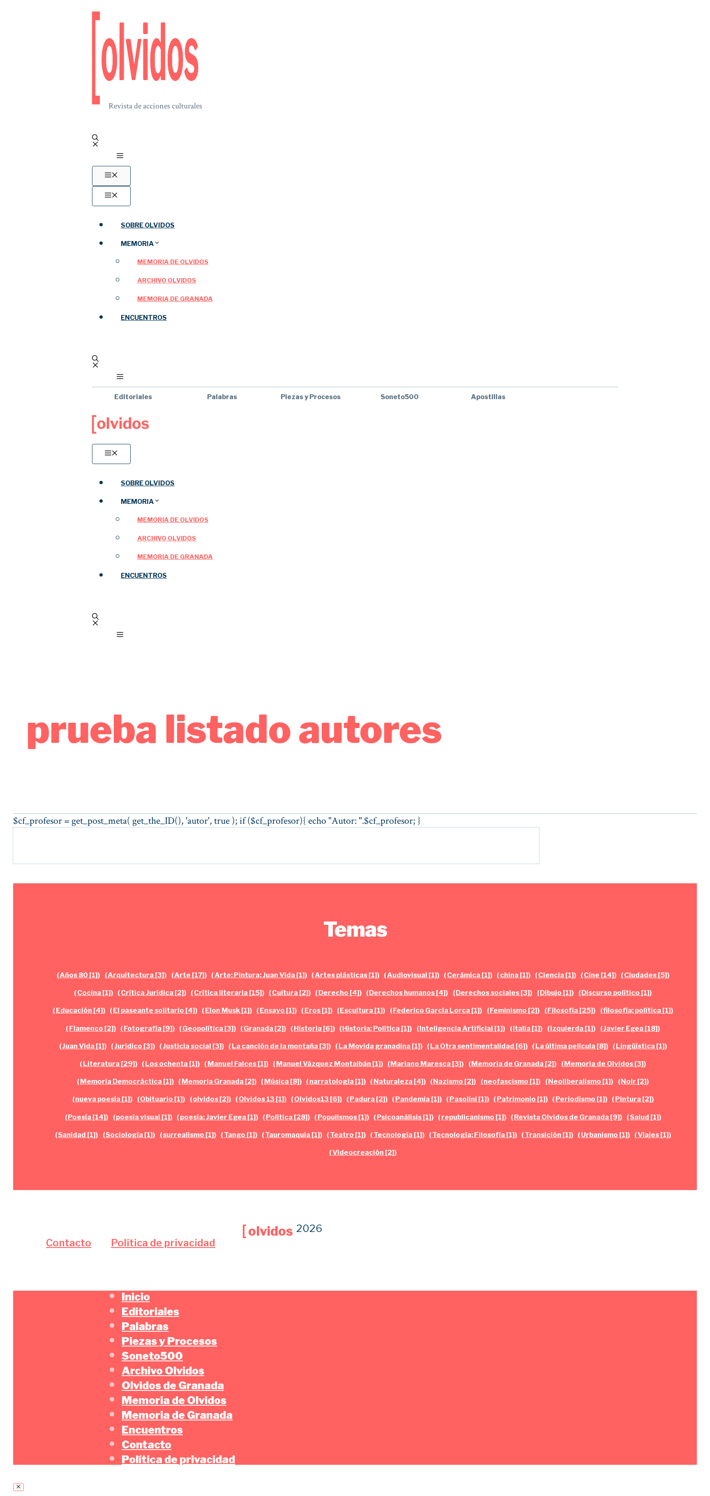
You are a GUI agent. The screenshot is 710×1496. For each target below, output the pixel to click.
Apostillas (488, 397)
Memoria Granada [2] (218, 1081)
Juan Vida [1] (83, 1046)
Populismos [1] (342, 1117)
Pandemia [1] (417, 1099)
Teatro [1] (347, 1135)
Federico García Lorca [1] (436, 1010)
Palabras (222, 397)
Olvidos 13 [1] (261, 1099)
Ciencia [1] (556, 975)
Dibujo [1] (556, 992)
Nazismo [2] (453, 1081)
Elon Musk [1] (227, 1010)
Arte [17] (189, 975)
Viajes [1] (653, 1135)
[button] (120, 157)
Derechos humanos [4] (407, 992)
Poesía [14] (87, 1117)
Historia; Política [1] (376, 1028)
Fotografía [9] (148, 1028)
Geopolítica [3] (208, 1028)
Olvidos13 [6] (317, 1099)
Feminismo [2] (513, 1010)
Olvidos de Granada (173, 1385)
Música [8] (282, 1081)
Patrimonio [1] (521, 1099)
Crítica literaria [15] (228, 992)
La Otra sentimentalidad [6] (478, 1046)
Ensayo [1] (277, 1010)
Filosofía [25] (570, 1010)
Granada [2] (264, 1028)
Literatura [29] (109, 1063)
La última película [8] (570, 1046)
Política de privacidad (163, 1243)
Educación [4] (79, 1010)
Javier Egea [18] (630, 1028)
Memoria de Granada (175, 299)
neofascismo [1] (511, 1081)
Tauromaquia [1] (292, 1135)
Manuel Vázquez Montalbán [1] (328, 1063)
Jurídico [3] (133, 1046)
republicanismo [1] (472, 1117)
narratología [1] (336, 1081)
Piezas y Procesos (311, 397)
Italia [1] (526, 1028)
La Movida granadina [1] (379, 1046)
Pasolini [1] (468, 1099)
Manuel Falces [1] (236, 1063)
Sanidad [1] (77, 1135)
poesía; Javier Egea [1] (218, 1117)
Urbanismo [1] (604, 1135)
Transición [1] (548, 1135)
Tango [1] (239, 1135)
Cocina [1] (94, 992)
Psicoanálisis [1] (404, 1117)
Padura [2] (367, 1099)
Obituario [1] (161, 1099)
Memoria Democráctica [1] (126, 1081)
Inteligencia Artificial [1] (461, 1028)
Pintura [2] (633, 1099)
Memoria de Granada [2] (512, 1063)
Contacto (68, 1243)
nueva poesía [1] (102, 1099)
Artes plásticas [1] (346, 975)
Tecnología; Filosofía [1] (473, 1135)
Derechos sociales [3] (493, 992)
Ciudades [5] (645, 975)
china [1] (514, 975)
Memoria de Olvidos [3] (604, 1063)
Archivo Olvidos (166, 280)
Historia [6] (313, 1028)
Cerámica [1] (468, 975)
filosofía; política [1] (637, 1010)
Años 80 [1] (79, 975)
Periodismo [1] (580, 1099)
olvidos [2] (211, 1099)
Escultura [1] (361, 1010)
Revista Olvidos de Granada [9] (567, 1117)
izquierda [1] (571, 1028)
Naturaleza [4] (398, 1081)
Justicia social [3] (192, 1046)
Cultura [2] (290, 992)
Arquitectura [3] (136, 975)
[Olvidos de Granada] (120, 431)
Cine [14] (599, 975)
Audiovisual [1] (412, 975)
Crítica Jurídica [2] (152, 992)
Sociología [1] (129, 1135)
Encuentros (144, 318)
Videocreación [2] (363, 1152)
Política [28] (287, 1117)
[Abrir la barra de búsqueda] (355, 141)
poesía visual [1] (143, 1117)
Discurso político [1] (615, 992)
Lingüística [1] (640, 1046)
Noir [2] (634, 1081)
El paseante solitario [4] (154, 1010)
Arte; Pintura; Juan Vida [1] (259, 975)
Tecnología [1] (397, 1135)
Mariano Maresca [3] (425, 1063)
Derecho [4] (339, 992)
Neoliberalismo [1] (579, 1081)
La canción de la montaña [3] (280, 1046)
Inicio (136, 1296)
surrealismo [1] (188, 1135)
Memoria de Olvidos (172, 262)
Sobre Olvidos (148, 225)
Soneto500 (399, 397)
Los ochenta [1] (171, 1063)
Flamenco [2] (91, 1028)
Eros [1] (317, 1010)
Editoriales (133, 397)
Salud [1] (644, 1117)
